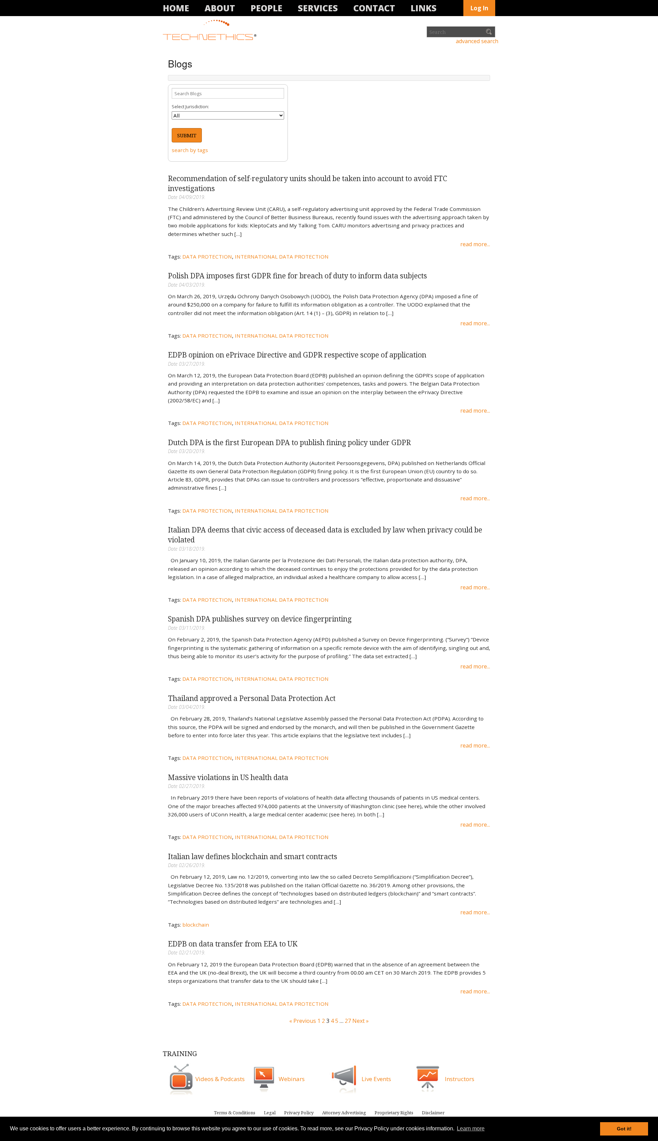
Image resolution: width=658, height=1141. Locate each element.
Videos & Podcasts (220, 1079)
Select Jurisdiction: (190, 106)
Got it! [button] (624, 1128)
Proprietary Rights (394, 1112)
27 (348, 1021)
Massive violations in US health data (228, 777)
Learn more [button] (471, 1128)
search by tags (190, 150)
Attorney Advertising (344, 1112)
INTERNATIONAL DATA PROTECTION (282, 256)
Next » (360, 1021)
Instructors (459, 1079)
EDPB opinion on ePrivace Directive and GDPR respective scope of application (297, 355)
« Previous (302, 1021)
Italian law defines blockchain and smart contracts (252, 856)
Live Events (376, 1079)
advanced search (477, 41)
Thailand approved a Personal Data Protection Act (252, 698)
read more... (475, 244)
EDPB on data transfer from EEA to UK (232, 944)
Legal (270, 1112)
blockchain (195, 924)
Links (424, 8)
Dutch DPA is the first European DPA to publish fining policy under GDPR (289, 442)
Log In (479, 8)
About (220, 8)
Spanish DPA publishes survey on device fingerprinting (260, 619)
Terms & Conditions (234, 1112)
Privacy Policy (299, 1112)
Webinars (292, 1079)
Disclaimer (433, 1112)
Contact (374, 8)
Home (176, 8)
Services (318, 8)
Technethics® (211, 30)
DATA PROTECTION (207, 256)
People (266, 8)
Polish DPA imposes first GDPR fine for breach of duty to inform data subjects (297, 275)
